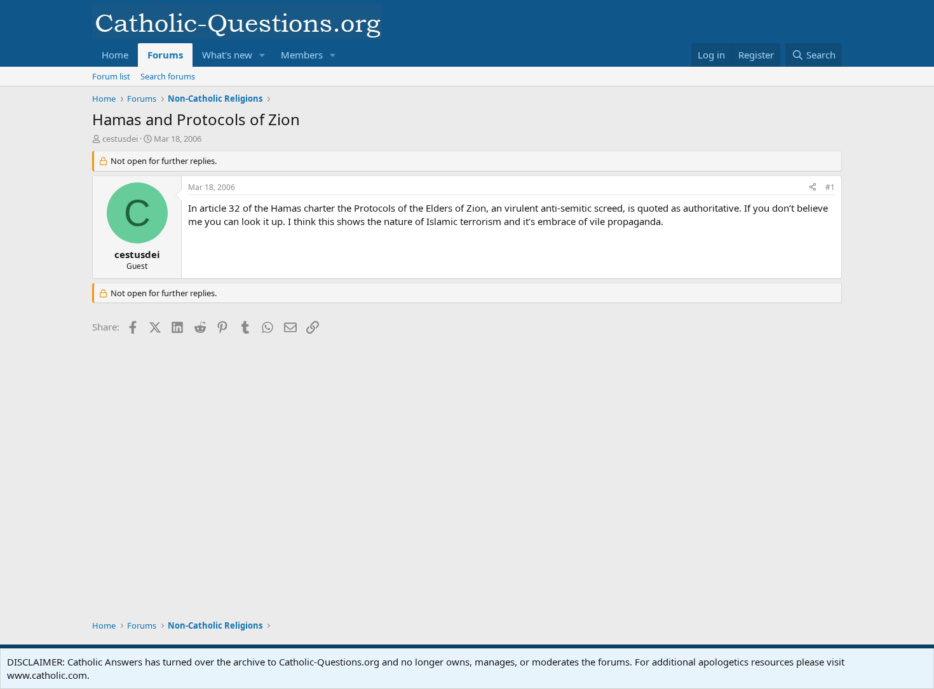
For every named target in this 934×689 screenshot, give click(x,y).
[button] (262, 55)
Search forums (167, 76)
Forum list (111, 76)
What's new (227, 54)
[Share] (812, 188)
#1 (830, 187)
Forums (165, 54)
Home (115, 54)
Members (302, 54)
